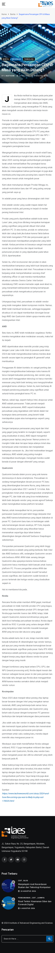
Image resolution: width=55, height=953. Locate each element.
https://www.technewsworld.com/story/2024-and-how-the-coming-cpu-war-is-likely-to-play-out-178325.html (25, 797)
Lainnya (41, 898)
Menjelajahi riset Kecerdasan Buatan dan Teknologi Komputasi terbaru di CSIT (34, 887)
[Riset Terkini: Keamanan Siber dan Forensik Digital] (8, 903)
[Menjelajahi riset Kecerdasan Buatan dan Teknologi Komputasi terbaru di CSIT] (8, 885)
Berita (12, 14)
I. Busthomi (9, 76)
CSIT (20, 881)
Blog (25, 881)
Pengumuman (24, 898)
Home (4, 14)
